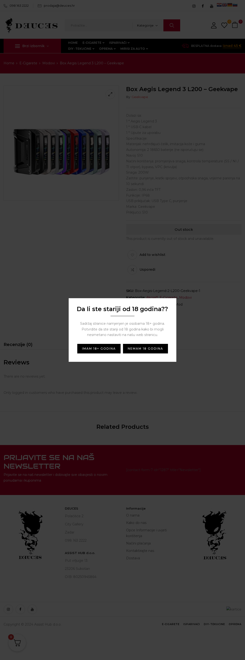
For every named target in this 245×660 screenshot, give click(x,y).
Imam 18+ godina (99, 348)
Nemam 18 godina (145, 348)
